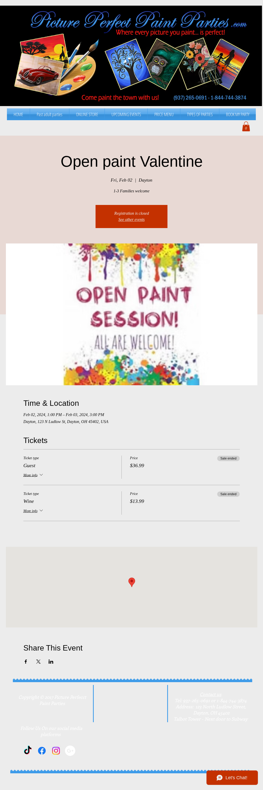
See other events (131, 219)
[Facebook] (42, 751)
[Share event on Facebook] (25, 662)
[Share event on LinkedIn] (51, 662)
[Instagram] (56, 751)
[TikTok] (28, 751)
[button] (164, 114)
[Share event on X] (38, 662)
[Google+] (70, 751)
